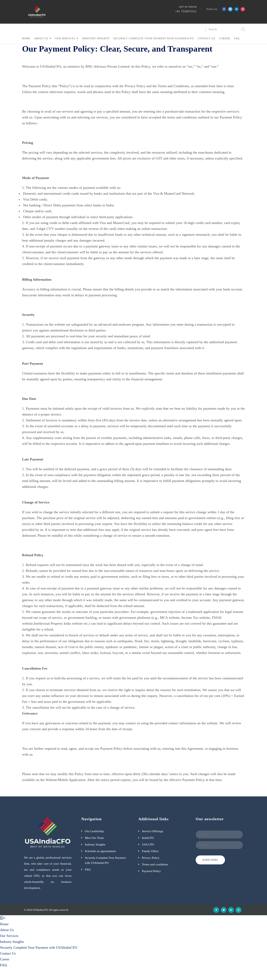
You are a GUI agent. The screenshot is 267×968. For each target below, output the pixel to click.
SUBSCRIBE (210, 859)
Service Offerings (152, 831)
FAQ (236, 38)
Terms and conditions (155, 864)
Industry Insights (95, 38)
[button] (3, 918)
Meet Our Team (94, 837)
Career (224, 38)
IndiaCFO (148, 837)
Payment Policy (151, 871)
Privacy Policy (150, 857)
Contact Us (206, 38)
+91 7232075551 (186, 11)
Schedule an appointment (100, 851)
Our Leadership (94, 831)
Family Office (150, 851)
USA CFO (148, 844)
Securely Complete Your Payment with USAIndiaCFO (153, 38)
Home (26, 38)
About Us (41, 38)
